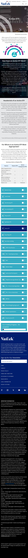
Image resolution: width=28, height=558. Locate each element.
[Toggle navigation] (26, 4)
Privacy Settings (5, 384)
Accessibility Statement (7, 376)
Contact (3, 368)
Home (2, 365)
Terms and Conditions (7, 373)
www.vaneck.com (9, 483)
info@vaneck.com (5, 535)
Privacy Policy (4, 370)
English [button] (24, 1)
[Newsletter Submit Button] (26, 361)
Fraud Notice (4, 379)
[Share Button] (23, 4)
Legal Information (6, 381)
